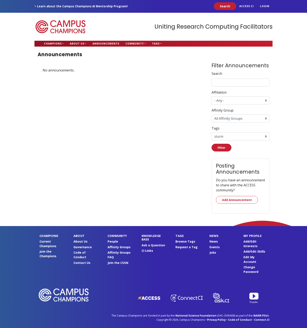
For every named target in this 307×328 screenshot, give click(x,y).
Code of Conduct (240, 320)
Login (264, 6)
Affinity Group (222, 110)
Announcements (106, 43)
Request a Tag (186, 247)
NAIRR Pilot (261, 315)
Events (214, 247)
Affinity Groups (119, 247)
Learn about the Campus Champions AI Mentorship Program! (82, 6)
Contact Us (82, 263)
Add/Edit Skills (254, 251)
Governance (83, 247)
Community (135, 43)
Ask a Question (153, 245)
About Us (77, 43)
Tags (156, 43)
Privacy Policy (216, 320)
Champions (53, 43)
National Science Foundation (195, 315)
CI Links (147, 251)
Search (217, 73)
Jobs (212, 252)
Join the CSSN (118, 263)
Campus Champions (60, 26)
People (113, 241)
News (213, 241)
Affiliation (219, 92)
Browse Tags (185, 241)
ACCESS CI (246, 6)
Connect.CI (261, 320)
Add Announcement (237, 200)
